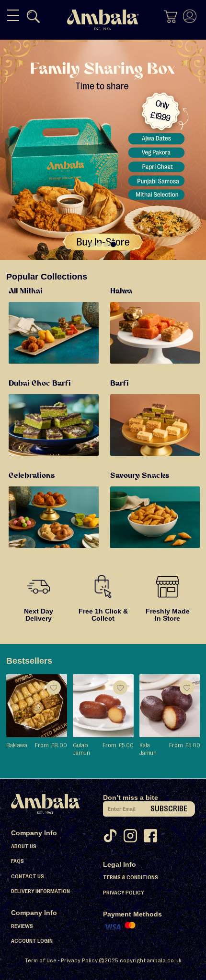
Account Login (32, 940)
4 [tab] (113, 244)
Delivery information (40, 891)
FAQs (17, 861)
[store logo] (103, 20)
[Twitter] (113, 839)
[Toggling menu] (13, 15)
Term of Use (41, 960)
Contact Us (27, 876)
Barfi (119, 384)
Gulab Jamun (81, 748)
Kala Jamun (147, 748)
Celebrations (32, 476)
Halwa (121, 291)
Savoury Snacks (139, 476)
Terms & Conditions (130, 877)
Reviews (22, 926)
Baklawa (16, 745)
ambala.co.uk (164, 960)
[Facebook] (153, 839)
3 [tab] (105, 244)
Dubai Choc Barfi (40, 384)
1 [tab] (92, 244)
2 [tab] (99, 244)
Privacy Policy (123, 892)
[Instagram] (133, 839)
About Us (23, 846)
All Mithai (26, 291)
